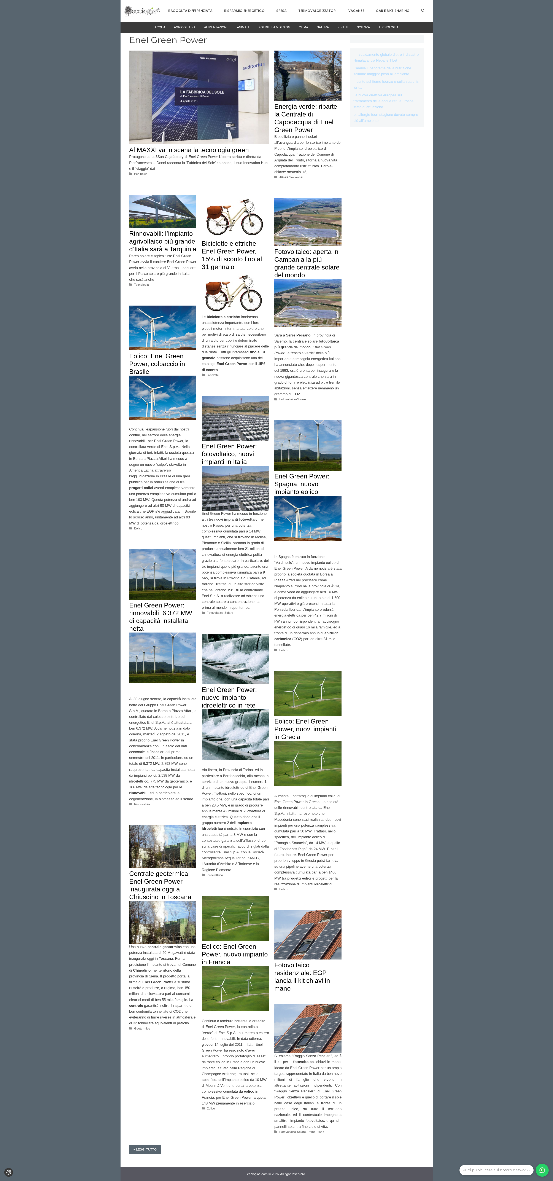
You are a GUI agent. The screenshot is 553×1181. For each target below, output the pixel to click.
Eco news (140, 173)
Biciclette (213, 375)
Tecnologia (388, 27)
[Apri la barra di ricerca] (423, 10)
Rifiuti (342, 27)
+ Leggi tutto (145, 1149)
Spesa (281, 10)
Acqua (160, 27)
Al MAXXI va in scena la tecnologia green (189, 149)
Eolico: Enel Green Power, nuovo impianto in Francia (235, 954)
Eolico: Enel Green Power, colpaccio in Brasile (157, 363)
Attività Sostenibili (291, 177)
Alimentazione (216, 27)
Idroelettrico (215, 875)
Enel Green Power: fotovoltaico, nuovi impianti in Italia (229, 454)
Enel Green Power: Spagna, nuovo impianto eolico (301, 484)
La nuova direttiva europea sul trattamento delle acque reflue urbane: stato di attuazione (384, 101)
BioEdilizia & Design (274, 27)
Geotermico (142, 1028)
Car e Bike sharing (393, 10)
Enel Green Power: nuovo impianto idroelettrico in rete (229, 697)
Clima (303, 27)
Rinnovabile (142, 804)
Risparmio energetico (244, 10)
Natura (323, 27)
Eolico (138, 528)
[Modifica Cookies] (8, 1172)
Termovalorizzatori (317, 10)
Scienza (363, 27)
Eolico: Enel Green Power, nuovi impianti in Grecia (305, 729)
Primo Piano (316, 1131)
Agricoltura (184, 27)
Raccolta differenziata (190, 10)
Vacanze (356, 10)
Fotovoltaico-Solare (292, 399)
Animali (243, 27)
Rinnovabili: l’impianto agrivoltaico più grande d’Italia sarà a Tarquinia (162, 241)
